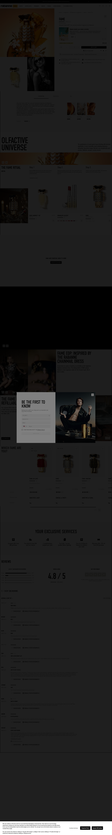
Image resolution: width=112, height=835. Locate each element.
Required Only (85, 828)
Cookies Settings (73, 828)
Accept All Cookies (97, 828)
